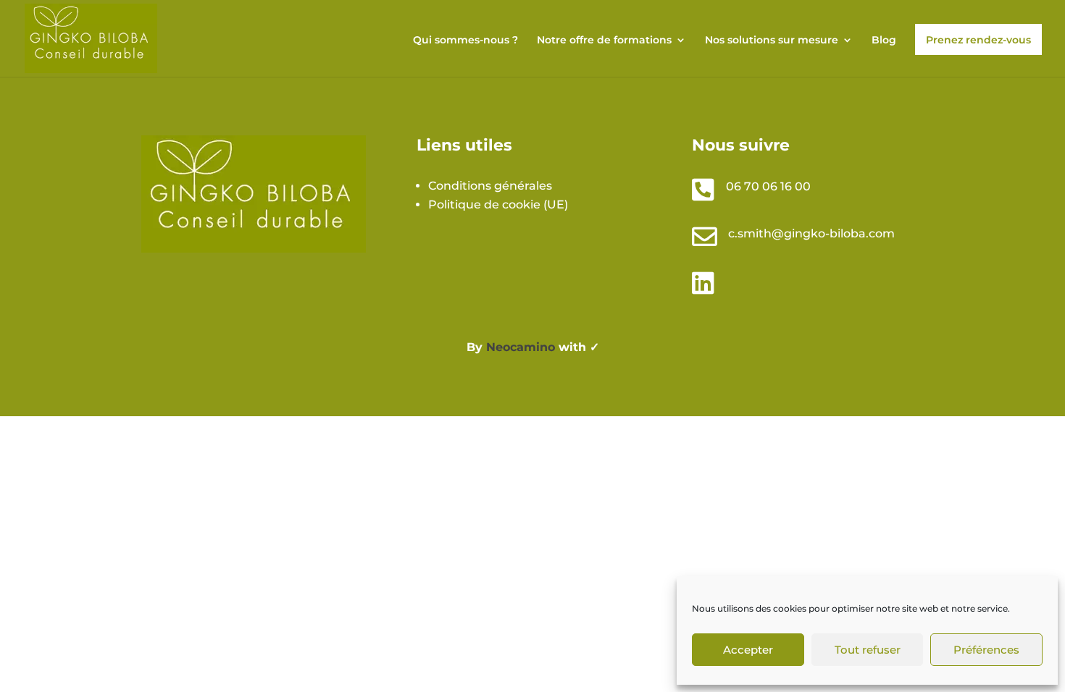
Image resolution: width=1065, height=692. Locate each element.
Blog (884, 40)
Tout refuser (868, 650)
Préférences (986, 650)
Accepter (748, 650)
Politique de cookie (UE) (498, 204)
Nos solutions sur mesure (771, 40)
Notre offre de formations (604, 40)
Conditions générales (490, 186)
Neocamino (520, 347)
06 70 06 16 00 (768, 186)
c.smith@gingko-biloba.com (811, 233)
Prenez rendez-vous (978, 39)
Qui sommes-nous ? (465, 40)
